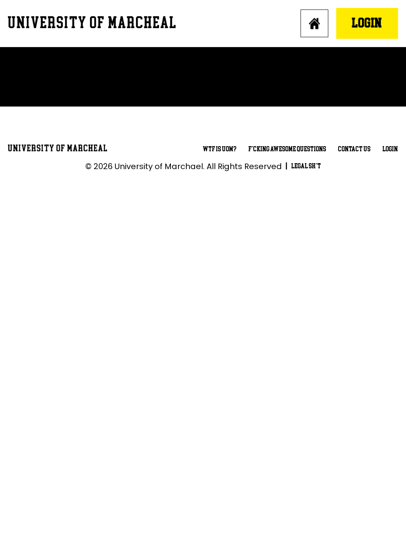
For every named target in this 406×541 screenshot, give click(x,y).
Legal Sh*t (306, 166)
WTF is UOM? (220, 149)
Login (367, 23)
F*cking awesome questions (287, 149)
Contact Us (354, 149)
